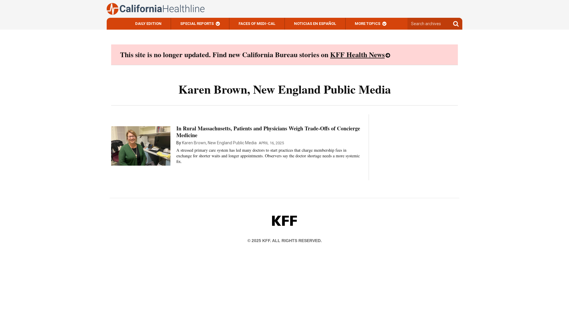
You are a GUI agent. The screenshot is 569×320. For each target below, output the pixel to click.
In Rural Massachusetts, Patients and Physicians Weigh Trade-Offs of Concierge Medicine (268, 131)
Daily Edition (148, 23)
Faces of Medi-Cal (257, 23)
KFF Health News (357, 54)
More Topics (367, 23)
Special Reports (197, 23)
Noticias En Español (315, 23)
